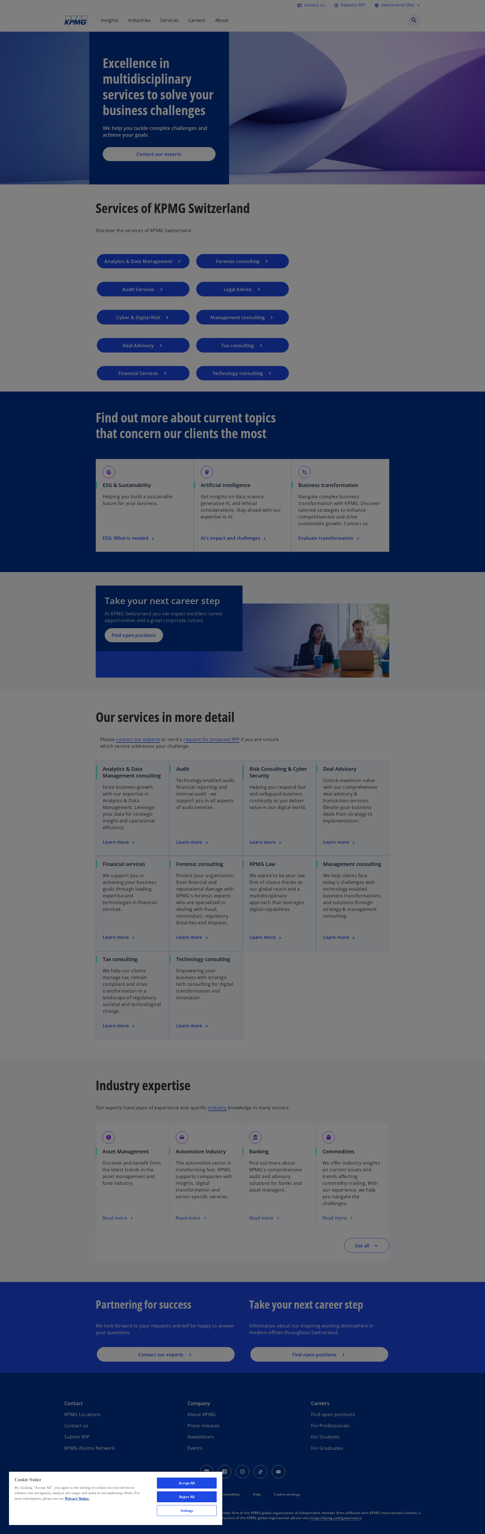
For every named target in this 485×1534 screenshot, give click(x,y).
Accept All (187, 1483)
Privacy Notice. (77, 1498)
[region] (115, 1498)
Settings (186, 1510)
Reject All (187, 1497)
